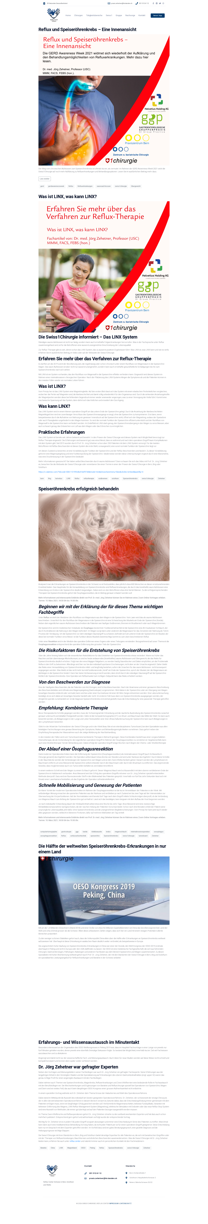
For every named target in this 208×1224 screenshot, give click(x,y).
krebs (108, 831)
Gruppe (119, 15)
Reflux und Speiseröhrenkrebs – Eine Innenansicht (87, 29)
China (53, 1148)
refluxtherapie (89, 478)
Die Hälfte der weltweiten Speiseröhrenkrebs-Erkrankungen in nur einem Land (102, 849)
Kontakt (142, 15)
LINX (68, 478)
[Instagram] (163, 3)
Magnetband (72, 1148)
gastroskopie (66, 831)
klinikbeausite (97, 831)
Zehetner (161, 478)
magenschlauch (121, 831)
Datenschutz (126, 1203)
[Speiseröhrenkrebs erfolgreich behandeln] (104, 537)
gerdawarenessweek (56, 186)
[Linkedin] (156, 3)
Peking (92, 1148)
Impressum (113, 1203)
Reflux (70, 186)
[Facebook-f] (153, 3)
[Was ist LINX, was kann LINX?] (104, 266)
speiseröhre (95, 836)
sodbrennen (102, 478)
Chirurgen (78, 15)
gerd (42, 186)
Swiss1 (109, 15)
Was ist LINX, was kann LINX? (67, 196)
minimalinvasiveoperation (140, 831)
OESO (83, 1148)
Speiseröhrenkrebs (130, 478)
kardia (85, 831)
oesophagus (158, 831)
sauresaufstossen (104, 186)
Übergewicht (136, 186)
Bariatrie (43, 1148)
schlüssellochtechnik (78, 836)
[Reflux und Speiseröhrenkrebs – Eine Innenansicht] (104, 99)
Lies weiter (44, 178)
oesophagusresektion (48, 836)
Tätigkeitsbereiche (94, 15)
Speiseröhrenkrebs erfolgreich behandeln (78, 489)
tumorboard (143, 836)
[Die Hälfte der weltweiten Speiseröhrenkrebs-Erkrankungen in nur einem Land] (104, 890)
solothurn (115, 478)
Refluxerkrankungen (85, 186)
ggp (77, 831)
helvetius (58, 478)
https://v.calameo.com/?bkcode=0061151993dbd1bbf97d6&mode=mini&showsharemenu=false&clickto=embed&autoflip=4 (90, 472)
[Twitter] (160, 3)
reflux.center (75, 1141)
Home (68, 15)
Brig (49, 478)
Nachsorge (130, 15)
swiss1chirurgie (121, 186)
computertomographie (48, 831)
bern (42, 478)
